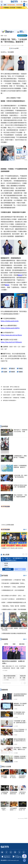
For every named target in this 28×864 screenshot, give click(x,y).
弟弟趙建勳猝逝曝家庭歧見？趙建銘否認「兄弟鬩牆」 (22, 776)
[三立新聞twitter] (19, 852)
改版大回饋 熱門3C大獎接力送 (11, 387)
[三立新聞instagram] (10, 852)
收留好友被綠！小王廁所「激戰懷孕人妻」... (14, 395)
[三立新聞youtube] (2, 852)
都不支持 (6, 567)
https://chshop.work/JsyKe (10, 321)
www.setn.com (15, 860)
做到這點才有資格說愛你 (9, 400)
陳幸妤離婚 (19, 5)
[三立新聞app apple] (6, 856)
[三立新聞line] (15, 852)
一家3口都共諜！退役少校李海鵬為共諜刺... (14, 392)
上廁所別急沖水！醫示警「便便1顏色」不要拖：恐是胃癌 (22, 792)
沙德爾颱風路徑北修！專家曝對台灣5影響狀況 (22, 809)
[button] (21, 1)
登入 (26, 1)
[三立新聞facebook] (6, 852)
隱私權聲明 (3, 860)
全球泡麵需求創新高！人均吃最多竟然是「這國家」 (13, 809)
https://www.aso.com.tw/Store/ (11, 335)
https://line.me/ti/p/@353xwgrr (11, 342)
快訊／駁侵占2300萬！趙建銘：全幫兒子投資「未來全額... (14, 629)
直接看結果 (8, 569)
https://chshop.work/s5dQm (10, 328)
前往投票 (20, 569)
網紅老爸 (21, 644)
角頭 (14, 644)
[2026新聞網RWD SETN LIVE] (2, 1)
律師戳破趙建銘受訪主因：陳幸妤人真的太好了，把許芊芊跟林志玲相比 (13, 792)
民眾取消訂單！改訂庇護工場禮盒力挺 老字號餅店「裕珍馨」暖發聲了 (13, 776)
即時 (5, 5)
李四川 (6, 565)
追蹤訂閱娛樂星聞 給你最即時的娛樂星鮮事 (14, 389)
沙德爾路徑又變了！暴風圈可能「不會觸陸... (14, 397)
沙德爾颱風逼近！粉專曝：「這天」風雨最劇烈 (4, 792)
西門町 (6, 644)
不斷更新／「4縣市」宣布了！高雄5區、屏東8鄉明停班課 (4, 809)
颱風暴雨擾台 (11, 5)
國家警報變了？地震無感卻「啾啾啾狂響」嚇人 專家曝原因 (4, 776)
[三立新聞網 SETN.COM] (1, 4)
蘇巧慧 (6, 563)
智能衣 (20, 275)
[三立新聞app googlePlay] (17, 856)
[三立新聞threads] (23, 852)
